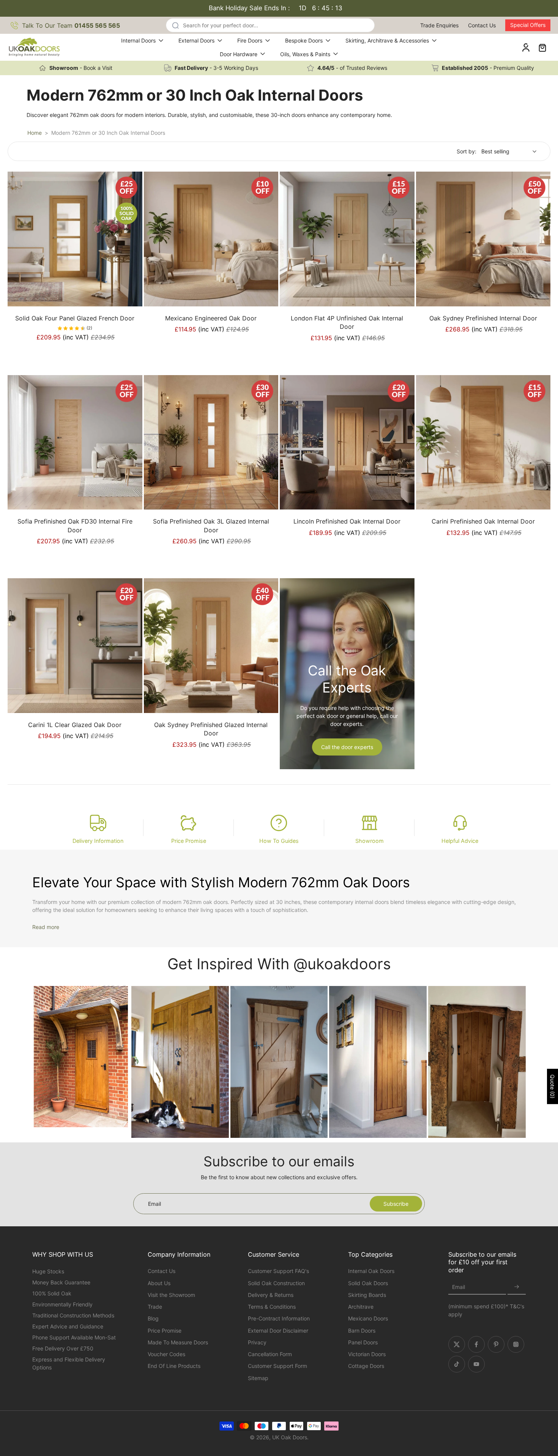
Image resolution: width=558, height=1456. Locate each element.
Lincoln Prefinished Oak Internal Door (346, 521)
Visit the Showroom (171, 1295)
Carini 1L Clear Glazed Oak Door (74, 725)
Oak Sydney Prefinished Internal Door (483, 318)
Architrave (361, 1306)
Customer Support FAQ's (278, 1271)
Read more (45, 927)
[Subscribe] (517, 1287)
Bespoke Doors (304, 40)
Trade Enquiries (439, 25)
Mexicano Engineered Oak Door (211, 318)
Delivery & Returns (270, 1295)
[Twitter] (456, 1344)
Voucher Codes (166, 1354)
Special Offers (527, 25)
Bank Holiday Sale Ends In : (275, 8)
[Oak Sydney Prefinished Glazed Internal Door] (211, 645)
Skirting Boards (367, 1295)
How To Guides (279, 841)
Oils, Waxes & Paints (305, 54)
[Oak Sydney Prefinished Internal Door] (483, 239)
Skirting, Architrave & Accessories (387, 40)
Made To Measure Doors (178, 1342)
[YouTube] (476, 1364)
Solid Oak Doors (368, 1283)
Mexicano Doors (368, 1318)
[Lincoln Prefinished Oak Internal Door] (347, 442)
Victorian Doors (367, 1354)
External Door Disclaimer (278, 1330)
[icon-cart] (542, 47)
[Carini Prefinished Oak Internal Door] (483, 442)
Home (34, 132)
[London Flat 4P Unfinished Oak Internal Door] (347, 239)
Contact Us (482, 25)
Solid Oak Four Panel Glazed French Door (74, 318)
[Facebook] (476, 1344)
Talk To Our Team (71, 25)
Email (458, 1287)
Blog (153, 1318)
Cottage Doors (366, 1366)
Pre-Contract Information (279, 1318)
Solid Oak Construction (276, 1283)
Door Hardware (238, 54)
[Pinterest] (496, 1344)
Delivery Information (98, 841)
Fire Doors (249, 40)
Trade (155, 1306)
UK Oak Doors (289, 1437)
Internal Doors (138, 40)
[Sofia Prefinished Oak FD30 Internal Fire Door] (75, 442)
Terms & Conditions (272, 1306)
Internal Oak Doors (371, 1271)
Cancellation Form (270, 1354)
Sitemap (258, 1378)
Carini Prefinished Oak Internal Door (483, 521)
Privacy (257, 1342)
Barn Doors (361, 1330)
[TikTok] (456, 1364)
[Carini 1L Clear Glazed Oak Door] (75, 645)
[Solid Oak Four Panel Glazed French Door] (75, 239)
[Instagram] (516, 1344)
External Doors (196, 40)
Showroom (369, 841)
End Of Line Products (174, 1366)
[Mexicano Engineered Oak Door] (211, 239)
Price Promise (188, 841)
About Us (159, 1283)
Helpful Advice (459, 841)
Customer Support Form (277, 1366)
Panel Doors (363, 1342)
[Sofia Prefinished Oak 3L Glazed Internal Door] (211, 442)
